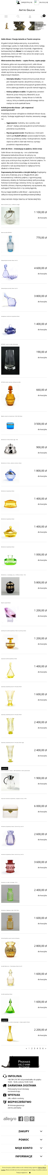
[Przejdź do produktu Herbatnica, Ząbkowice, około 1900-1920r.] (10, 922)
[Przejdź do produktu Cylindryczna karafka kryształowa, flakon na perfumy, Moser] (10, 642)
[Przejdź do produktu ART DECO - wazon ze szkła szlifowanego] (10, 361)
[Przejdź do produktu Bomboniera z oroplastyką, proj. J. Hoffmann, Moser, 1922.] (10, 586)
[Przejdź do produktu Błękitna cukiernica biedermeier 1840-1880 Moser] (10, 425)
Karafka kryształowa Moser (6, 994)
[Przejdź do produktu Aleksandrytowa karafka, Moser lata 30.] (10, 272)
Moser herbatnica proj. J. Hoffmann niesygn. (10, 204)
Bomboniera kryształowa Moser (7, 491)
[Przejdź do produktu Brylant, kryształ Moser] (10, 614)
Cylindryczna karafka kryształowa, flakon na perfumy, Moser (13, 630)
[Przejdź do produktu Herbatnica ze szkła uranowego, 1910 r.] (10, 894)
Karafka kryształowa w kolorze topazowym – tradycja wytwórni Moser (15, 1022)
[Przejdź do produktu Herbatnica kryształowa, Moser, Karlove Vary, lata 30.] (10, 838)
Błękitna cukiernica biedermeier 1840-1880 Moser (11, 416)
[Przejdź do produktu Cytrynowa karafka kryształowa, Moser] (10, 670)
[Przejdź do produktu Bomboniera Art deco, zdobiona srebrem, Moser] (10, 474)
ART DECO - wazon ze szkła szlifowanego (9, 344)
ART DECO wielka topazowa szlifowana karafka (11, 382)
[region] (24, 26)
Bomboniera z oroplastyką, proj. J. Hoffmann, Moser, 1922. (13, 574)
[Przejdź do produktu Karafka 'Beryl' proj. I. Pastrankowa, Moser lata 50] (10, 978)
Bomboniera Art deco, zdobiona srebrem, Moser (11, 463)
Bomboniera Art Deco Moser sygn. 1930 (9, 439)
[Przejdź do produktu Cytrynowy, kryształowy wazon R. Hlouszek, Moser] (10, 698)
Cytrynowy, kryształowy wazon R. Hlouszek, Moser (11, 686)
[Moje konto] (30, 16)
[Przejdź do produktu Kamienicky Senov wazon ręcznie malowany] (10, 950)
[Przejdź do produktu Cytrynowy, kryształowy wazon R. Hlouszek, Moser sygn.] (10, 754)
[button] (6, 16)
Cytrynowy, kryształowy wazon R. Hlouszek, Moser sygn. (12, 742)
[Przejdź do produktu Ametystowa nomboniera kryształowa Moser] (10, 328)
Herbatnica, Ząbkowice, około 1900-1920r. (10, 910)
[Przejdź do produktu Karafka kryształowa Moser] (10, 1005)
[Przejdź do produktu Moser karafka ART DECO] (10, 244)
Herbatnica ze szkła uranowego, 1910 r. (9, 882)
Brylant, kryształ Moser (6, 602)
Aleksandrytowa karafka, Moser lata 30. (9, 260)
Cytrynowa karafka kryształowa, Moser (9, 658)
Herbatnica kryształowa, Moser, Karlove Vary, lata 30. (12, 826)
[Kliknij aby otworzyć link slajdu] (24, 26)
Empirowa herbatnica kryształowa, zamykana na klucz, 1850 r (14, 798)
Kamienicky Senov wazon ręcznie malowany (10, 938)
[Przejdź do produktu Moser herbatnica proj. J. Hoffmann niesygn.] (10, 216)
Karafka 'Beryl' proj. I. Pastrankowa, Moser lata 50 (11, 966)
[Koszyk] (42, 16)
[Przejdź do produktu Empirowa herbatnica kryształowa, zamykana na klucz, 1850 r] (10, 810)
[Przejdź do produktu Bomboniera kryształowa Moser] (10, 502)
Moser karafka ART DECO (6, 232)
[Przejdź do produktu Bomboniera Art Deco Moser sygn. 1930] (10, 449)
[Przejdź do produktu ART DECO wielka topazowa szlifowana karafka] (10, 396)
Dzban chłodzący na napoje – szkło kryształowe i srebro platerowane (15, 770)
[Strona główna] (24, 9)
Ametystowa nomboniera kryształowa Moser (10, 316)
